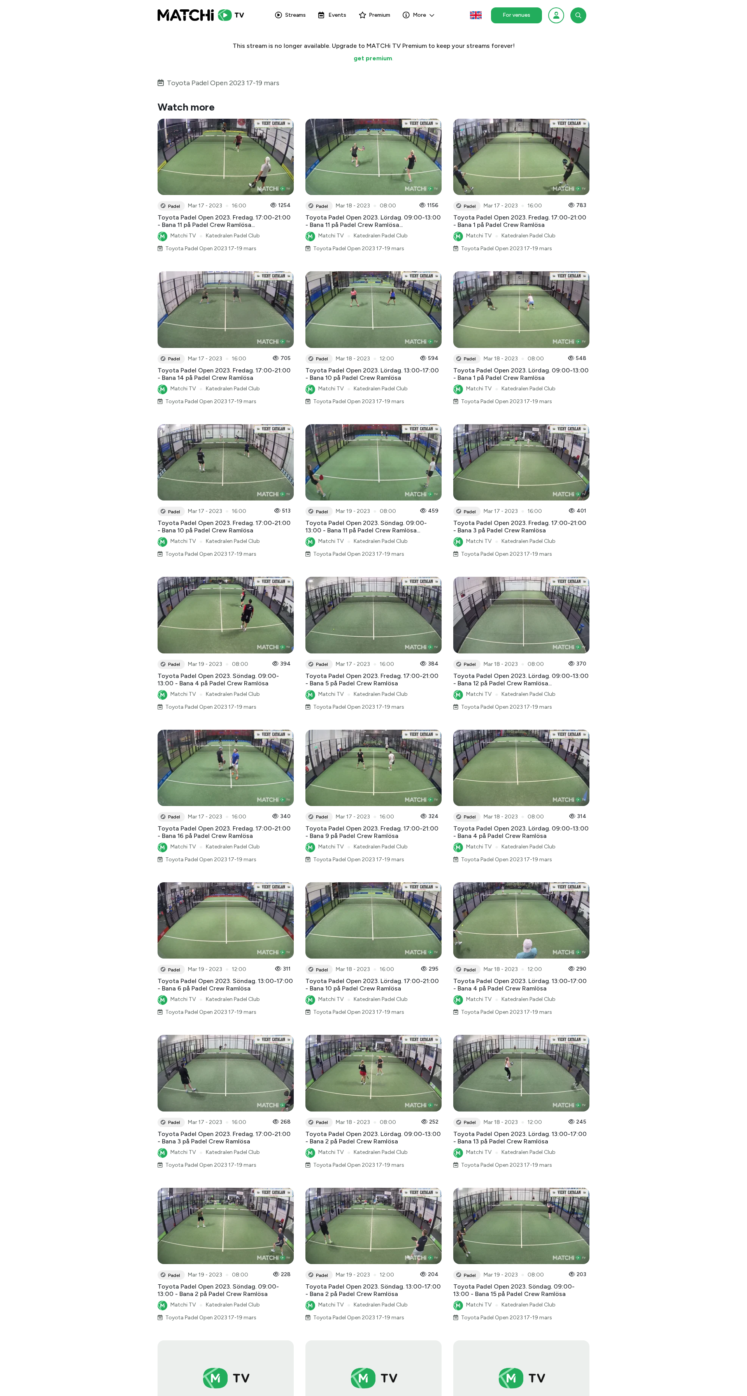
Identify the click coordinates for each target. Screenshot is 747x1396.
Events (337, 15)
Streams (295, 15)
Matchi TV (183, 235)
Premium (379, 15)
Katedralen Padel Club (233, 235)
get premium (373, 58)
